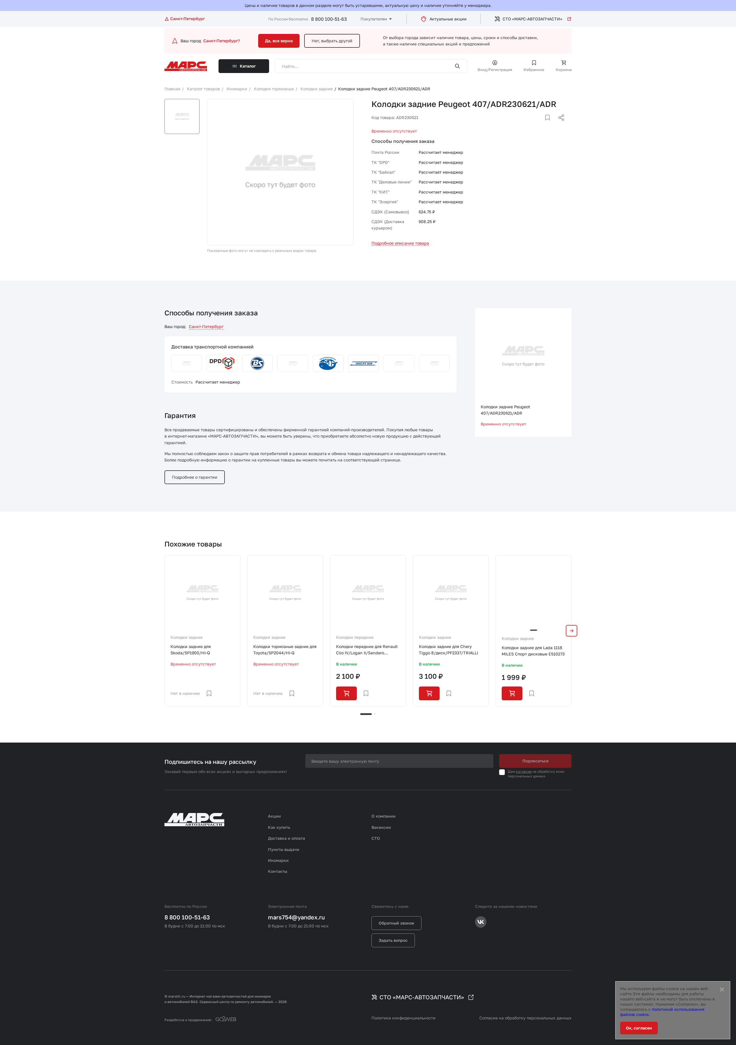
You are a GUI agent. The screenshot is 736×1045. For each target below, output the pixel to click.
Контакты (277, 871)
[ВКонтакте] (540, 124)
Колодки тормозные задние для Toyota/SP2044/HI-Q (285, 649)
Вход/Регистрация (495, 69)
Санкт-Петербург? (221, 40)
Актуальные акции (448, 18)
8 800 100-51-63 (329, 19)
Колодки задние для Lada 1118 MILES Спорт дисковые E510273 (533, 650)
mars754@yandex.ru (296, 917)
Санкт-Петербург (206, 326)
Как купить (279, 827)
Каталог (248, 66)
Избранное (534, 69)
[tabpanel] (202, 630)
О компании (383, 816)
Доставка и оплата (286, 838)
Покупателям (374, 18)
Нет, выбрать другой (332, 40)
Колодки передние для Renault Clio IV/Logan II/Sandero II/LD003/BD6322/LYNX (367, 650)
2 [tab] (375, 714)
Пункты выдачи (283, 849)
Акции (274, 816)
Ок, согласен (639, 1027)
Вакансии (381, 827)
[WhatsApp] (559, 124)
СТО (375, 838)
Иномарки (278, 860)
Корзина (564, 69)
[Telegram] (531, 124)
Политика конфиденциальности (403, 1017)
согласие (524, 771)
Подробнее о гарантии (194, 477)
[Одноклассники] (550, 124)
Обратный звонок (396, 923)
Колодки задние (186, 637)
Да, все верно (279, 40)
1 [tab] (366, 714)
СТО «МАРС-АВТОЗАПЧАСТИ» (532, 18)
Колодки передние (354, 637)
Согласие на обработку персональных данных (525, 1017)
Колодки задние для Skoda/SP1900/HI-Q (190, 649)
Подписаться (535, 760)
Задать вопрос (393, 940)
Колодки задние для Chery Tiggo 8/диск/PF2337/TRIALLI (448, 649)
